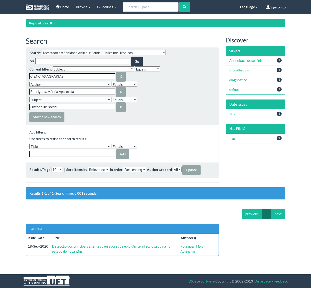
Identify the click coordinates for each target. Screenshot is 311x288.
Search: (35, 53)
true (232, 138)
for (31, 61)
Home (64, 7)
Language (247, 7)
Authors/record (159, 170)
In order (116, 170)
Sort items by (76, 170)
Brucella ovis (239, 70)
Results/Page (40, 170)
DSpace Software (201, 281)
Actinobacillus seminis (246, 60)
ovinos (234, 89)
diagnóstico (238, 80)
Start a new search (47, 117)
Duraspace (262, 281)
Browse (82, 7)
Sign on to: (278, 7)
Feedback (280, 281)
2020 (233, 114)
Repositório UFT (42, 23)
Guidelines (105, 7)
